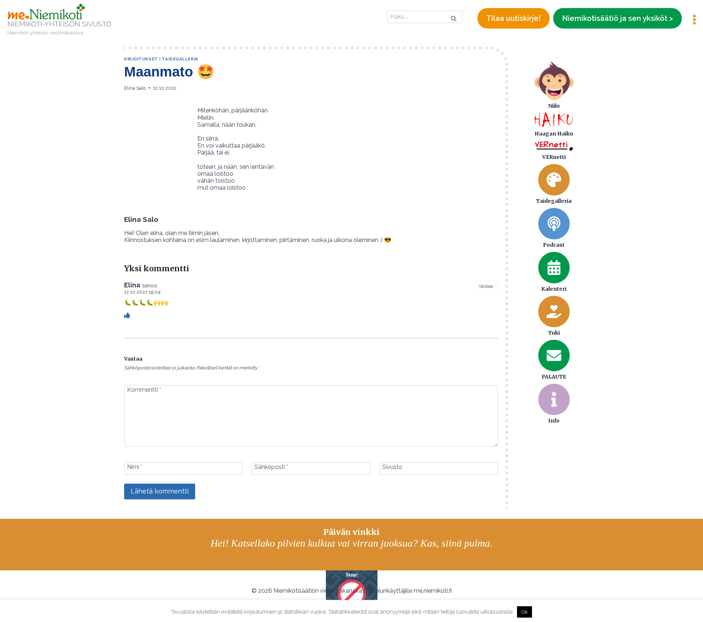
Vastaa (486, 286)
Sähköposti (271, 466)
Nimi (134, 466)
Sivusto (392, 466)
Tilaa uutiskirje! (513, 18)
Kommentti (144, 389)
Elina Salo (135, 88)
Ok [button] (524, 612)
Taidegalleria (180, 59)
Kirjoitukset (141, 59)
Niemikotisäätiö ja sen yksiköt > (617, 18)
